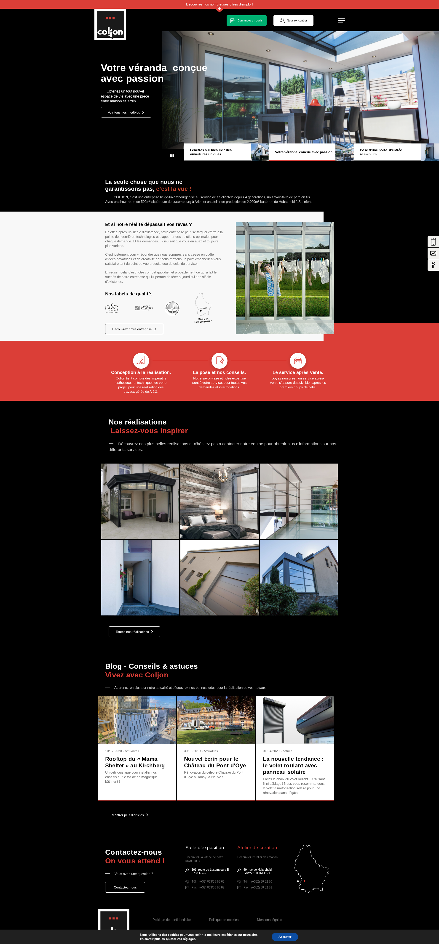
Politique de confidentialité (172, 920)
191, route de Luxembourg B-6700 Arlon (211, 871)
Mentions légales (269, 920)
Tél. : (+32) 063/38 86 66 (208, 881)
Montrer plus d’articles (128, 815)
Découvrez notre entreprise (132, 329)
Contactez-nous (125, 887)
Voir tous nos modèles (124, 117)
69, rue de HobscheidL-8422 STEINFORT (258, 871)
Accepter (284, 937)
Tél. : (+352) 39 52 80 (258, 881)
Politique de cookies (224, 920)
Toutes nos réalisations (132, 632)
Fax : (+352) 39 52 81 (258, 887)
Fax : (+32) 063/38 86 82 (208, 887)
